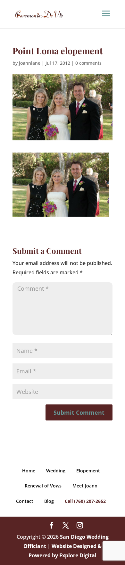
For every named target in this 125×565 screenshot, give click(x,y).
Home (28, 471)
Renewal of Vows (43, 486)
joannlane (29, 63)
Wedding (55, 471)
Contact (24, 501)
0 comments (88, 63)
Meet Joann (84, 486)
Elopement (88, 471)
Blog (49, 501)
